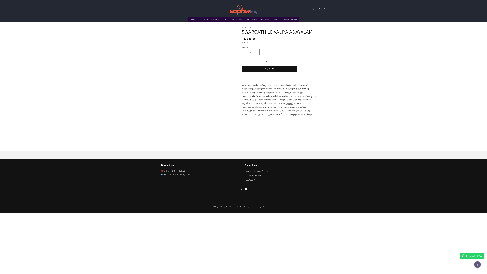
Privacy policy (256, 207)
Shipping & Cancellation (254, 175)
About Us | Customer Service (256, 171)
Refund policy (244, 207)
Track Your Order (251, 180)
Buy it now (269, 68)
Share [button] (247, 77)
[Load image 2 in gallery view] (188, 140)
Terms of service (268, 207)
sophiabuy (221, 207)
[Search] (313, 9)
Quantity (245, 47)
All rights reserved (231, 207)
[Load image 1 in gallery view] (170, 140)
